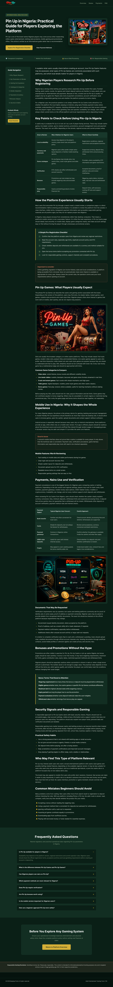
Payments (99, 3)
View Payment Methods (44, 48)
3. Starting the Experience (16, 83)
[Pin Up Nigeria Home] (11, 3)
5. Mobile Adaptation (15, 91)
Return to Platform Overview (56, 947)
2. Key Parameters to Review (17, 79)
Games (91, 3)
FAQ (106, 3)
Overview (83, 3)
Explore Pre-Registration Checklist (19, 48)
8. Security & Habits (15, 102)
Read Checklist (13, 120)
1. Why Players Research (16, 75)
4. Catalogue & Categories (16, 87)
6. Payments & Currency (16, 95)
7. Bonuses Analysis (15, 99)
